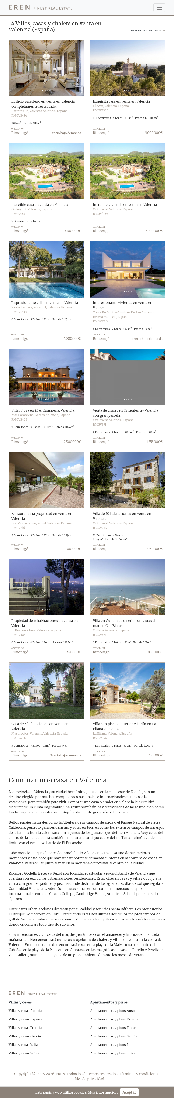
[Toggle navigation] (159, 7)
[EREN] (40, 8)
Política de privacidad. (87, 1079)
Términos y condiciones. (139, 1074)
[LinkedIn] (104, 1063)
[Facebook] (70, 1063)
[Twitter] (81, 1063)
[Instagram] (92, 1063)
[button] (14, 68)
